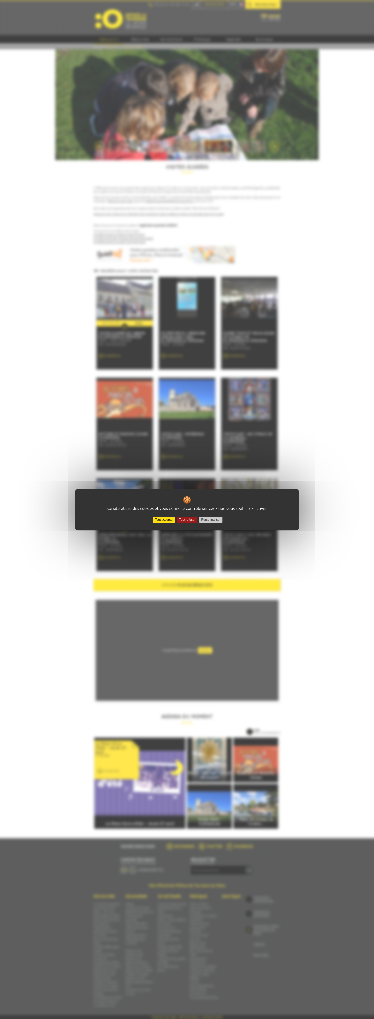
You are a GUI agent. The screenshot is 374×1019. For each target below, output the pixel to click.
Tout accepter (164, 519)
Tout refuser (187, 519)
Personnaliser (211, 519)
